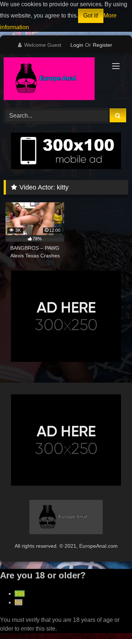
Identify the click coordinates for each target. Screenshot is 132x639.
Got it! (90, 15)
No (18, 602)
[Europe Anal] (54, 80)
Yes (20, 593)
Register (102, 45)
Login (76, 45)
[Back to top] (109, 617)
